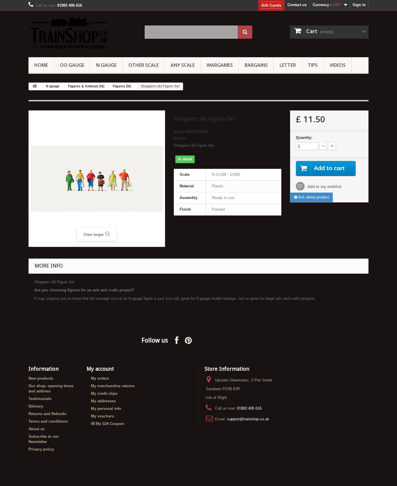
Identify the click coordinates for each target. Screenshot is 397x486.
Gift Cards (271, 5)
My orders (100, 378)
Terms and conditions (48, 421)
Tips (313, 65)
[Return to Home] (34, 86)
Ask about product (313, 197)
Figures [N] (122, 86)
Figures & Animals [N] (86, 86)
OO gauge (72, 65)
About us (36, 429)
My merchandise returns (113, 386)
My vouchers (102, 416)
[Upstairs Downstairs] (82, 32)
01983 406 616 (249, 408)
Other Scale (143, 65)
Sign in (359, 5)
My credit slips (104, 393)
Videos (338, 65)
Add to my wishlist (323, 186)
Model (179, 132)
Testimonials (39, 399)
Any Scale (183, 65)
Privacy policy (41, 449)
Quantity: (304, 137)
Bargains (256, 65)
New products (40, 378)
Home (41, 65)
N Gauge (106, 65)
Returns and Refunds (47, 414)
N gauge (53, 86)
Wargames (220, 65)
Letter (288, 65)
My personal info (106, 408)
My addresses (103, 401)
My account (100, 369)
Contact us (297, 5)
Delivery (35, 406)
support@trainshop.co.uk (248, 419)
